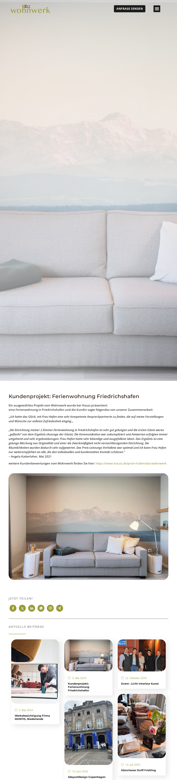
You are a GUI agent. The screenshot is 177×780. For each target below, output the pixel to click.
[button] (156, 8)
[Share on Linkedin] (31, 608)
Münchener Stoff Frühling (138, 770)
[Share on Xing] (59, 608)
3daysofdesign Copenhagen (86, 777)
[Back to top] (164, 767)
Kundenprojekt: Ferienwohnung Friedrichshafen (78, 687)
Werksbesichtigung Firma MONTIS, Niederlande (32, 717)
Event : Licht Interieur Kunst (140, 683)
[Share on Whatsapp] (41, 608)
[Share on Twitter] (22, 608)
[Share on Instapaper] (50, 608)
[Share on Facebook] (13, 608)
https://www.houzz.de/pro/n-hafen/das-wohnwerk (131, 463)
